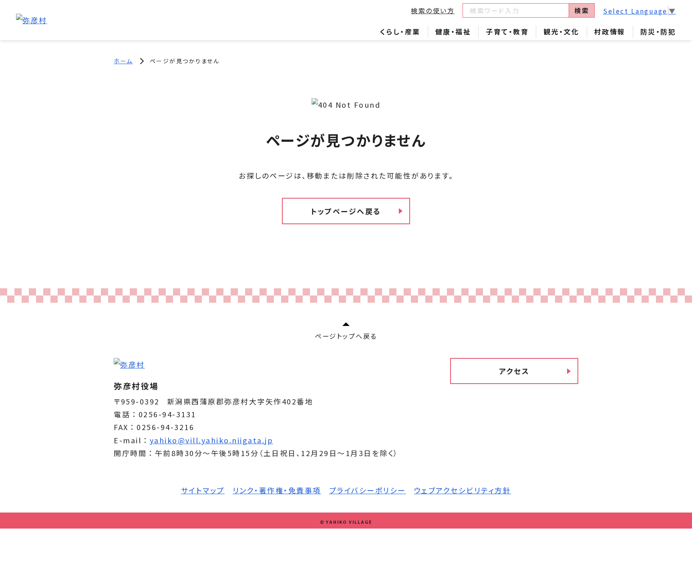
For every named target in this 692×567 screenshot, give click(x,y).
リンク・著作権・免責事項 (277, 490)
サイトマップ (203, 490)
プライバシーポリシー (367, 490)
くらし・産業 (400, 31)
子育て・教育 (507, 31)
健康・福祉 (453, 31)
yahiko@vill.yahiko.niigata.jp (212, 440)
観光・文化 (561, 31)
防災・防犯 (658, 31)
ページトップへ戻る (346, 336)
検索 (581, 10)
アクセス (514, 371)
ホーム (123, 61)
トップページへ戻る (346, 211)
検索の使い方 (433, 10)
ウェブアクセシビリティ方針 (462, 490)
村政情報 (610, 31)
